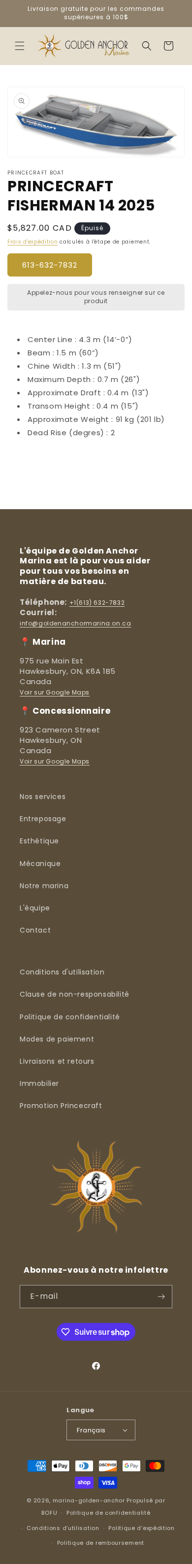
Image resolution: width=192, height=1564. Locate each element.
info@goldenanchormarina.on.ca (75, 623)
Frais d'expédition (32, 241)
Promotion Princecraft (61, 1106)
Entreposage (43, 819)
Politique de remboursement (100, 1543)
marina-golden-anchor (89, 1500)
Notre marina (44, 886)
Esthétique (39, 841)
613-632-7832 (49, 265)
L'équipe (35, 908)
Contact (35, 930)
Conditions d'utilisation (62, 972)
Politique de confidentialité (70, 1017)
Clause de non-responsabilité (74, 994)
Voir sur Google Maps (55, 692)
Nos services (42, 796)
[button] (20, 46)
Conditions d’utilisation (63, 1528)
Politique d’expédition (141, 1528)
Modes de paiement (57, 1039)
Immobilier (39, 1083)
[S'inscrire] (161, 1296)
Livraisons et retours (57, 1061)
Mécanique (40, 864)
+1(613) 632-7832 (97, 602)
